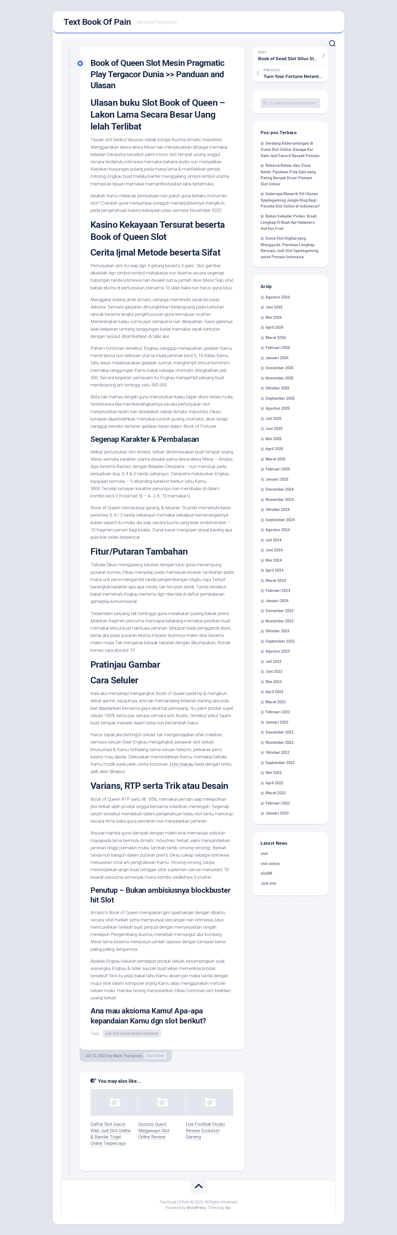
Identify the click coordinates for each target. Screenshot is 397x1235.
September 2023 (280, 641)
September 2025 (280, 398)
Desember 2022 (279, 732)
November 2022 (279, 742)
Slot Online (155, 1056)
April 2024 (274, 570)
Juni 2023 (273, 671)
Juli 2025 (273, 418)
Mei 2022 (273, 773)
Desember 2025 (279, 368)
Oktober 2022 (277, 752)
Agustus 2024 (277, 530)
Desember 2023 (279, 611)
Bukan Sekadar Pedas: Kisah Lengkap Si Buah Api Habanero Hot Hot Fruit (289, 222)
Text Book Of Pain (97, 22)
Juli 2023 (273, 661)
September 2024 (280, 520)
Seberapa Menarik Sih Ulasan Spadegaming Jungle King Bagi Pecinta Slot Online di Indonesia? (290, 200)
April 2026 (274, 327)
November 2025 (279, 378)
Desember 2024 (279, 489)
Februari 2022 (277, 803)
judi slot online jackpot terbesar (132, 1033)
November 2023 (279, 621)
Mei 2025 (273, 439)
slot (264, 853)
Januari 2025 (276, 479)
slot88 (266, 873)
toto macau (181, 764)
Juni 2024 (273, 550)
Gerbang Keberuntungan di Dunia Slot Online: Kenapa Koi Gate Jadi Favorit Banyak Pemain (290, 149)
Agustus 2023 (277, 651)
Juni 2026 (273, 307)
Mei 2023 (273, 682)
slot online (270, 863)
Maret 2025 (275, 459)
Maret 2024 (275, 580)
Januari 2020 (276, 813)
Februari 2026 (277, 347)
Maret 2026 (275, 337)
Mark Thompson (127, 1055)
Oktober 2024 (277, 509)
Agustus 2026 (277, 297)
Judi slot (268, 883)
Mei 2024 (273, 560)
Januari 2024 (276, 601)
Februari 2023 (277, 712)
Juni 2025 (273, 428)
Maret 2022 (275, 793)
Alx (227, 1208)
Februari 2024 (277, 590)
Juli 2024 (273, 540)
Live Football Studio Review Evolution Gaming (205, 1130)
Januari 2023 (276, 722)
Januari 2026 (276, 358)
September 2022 (280, 763)
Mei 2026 (273, 317)
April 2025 (274, 449)
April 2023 (274, 692)
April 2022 (274, 783)
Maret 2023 (275, 702)
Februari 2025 (277, 469)
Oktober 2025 (277, 388)
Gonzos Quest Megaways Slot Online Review (154, 1130)
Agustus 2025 (277, 408)
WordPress (196, 1208)
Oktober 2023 (277, 631)
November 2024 (279, 499)
